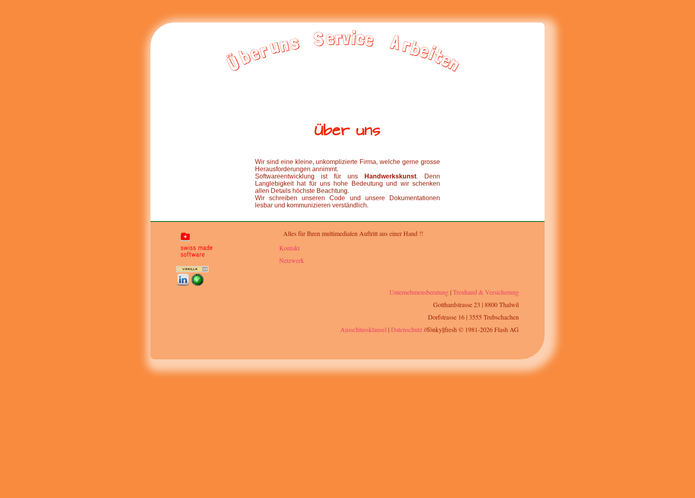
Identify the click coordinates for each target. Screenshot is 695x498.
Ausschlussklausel (363, 329)
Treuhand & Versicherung (486, 292)
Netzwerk (291, 260)
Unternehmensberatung (418, 292)
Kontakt (289, 248)
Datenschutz (406, 329)
